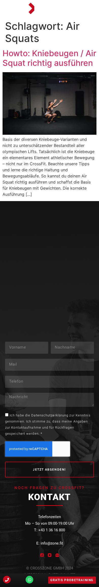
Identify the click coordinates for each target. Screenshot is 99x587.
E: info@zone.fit (49, 543)
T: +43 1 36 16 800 (49, 530)
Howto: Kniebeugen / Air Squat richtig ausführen (49, 58)
